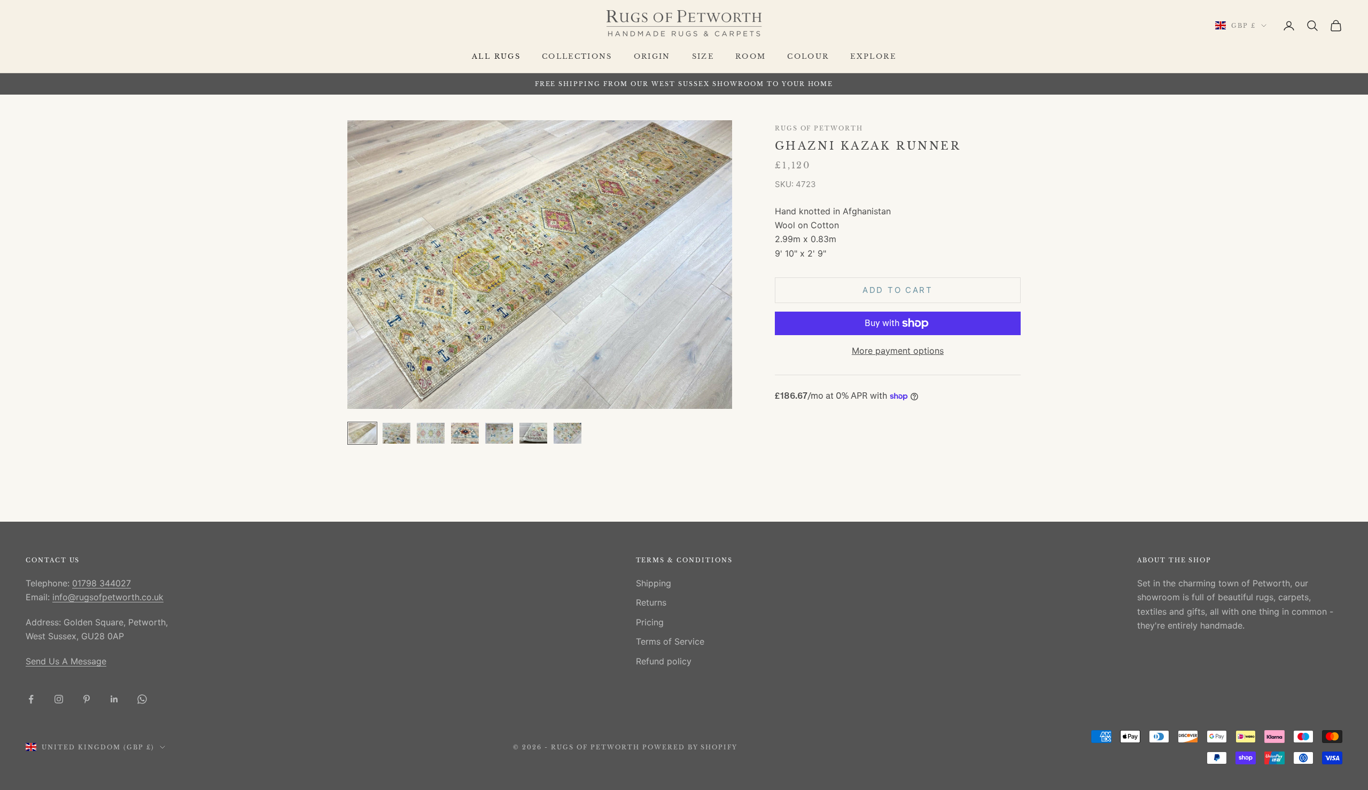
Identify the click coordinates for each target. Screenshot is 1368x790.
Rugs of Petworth (819, 128)
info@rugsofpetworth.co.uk (108, 597)
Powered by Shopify (690, 747)
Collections (577, 56)
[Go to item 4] (465, 433)
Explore (873, 56)
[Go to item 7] (567, 433)
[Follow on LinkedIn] (114, 699)
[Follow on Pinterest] (86, 699)
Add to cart (897, 290)
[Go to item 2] (396, 433)
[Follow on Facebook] (31, 699)
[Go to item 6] (533, 433)
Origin (652, 56)
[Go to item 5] (499, 433)
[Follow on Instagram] (58, 699)
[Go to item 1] (362, 433)
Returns (651, 602)
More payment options (898, 350)
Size (703, 56)
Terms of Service (670, 641)
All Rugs (496, 56)
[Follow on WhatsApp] (142, 699)
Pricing (650, 622)
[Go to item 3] (431, 433)
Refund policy (663, 661)
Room (750, 56)
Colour (808, 56)
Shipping (653, 583)
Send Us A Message (66, 661)
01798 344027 (101, 583)
